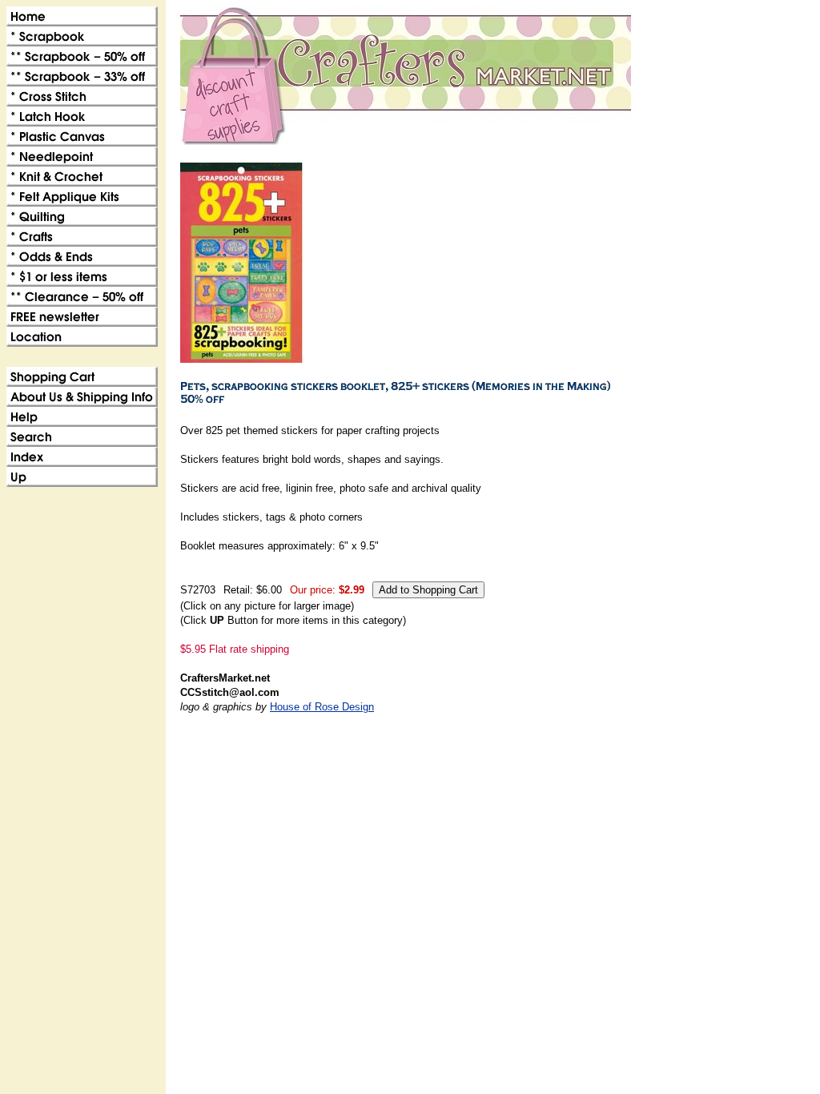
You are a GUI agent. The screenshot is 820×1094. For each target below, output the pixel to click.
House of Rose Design (322, 707)
